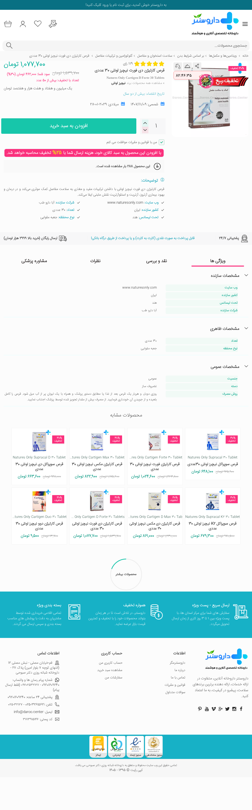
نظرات (95, 261)
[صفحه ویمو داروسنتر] (213, 709)
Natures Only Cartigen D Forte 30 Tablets (93, 516)
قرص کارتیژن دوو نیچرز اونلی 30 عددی (39, 526)
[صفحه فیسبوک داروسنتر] (241, 709)
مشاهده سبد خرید (109, 670)
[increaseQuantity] (145, 130)
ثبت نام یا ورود (112, 5)
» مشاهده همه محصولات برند (137, 83)
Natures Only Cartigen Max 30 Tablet (96, 457)
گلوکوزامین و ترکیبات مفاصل (113, 56)
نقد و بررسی (156, 261)
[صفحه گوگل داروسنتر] (220, 709)
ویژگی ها (217, 261)
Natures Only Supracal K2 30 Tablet (212, 516)
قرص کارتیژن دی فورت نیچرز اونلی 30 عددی (97, 526)
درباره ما (179, 670)
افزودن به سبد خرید (69, 126)
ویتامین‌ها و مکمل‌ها (222, 56)
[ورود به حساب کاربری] (22, 24)
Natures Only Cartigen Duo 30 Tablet (38, 516)
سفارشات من (113, 677)
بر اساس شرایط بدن (190, 56)
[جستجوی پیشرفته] (9, 45)
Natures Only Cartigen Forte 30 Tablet (153, 457)
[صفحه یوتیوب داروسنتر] (206, 709)
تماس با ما (178, 677)
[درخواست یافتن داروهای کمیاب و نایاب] (52, 24)
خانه (245, 56)
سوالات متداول (175, 692)
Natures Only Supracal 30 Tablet (212, 457)
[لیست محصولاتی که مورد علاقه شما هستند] (37, 24)
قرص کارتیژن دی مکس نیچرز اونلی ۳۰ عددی (154, 526)
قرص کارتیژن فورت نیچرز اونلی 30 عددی (155, 466)
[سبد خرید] (7, 24)
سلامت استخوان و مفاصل (154, 56)
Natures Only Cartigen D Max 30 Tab (154, 516)
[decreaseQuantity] (145, 123)
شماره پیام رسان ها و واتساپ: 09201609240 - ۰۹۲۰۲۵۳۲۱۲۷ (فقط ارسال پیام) (32, 685)
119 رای (128, 64)
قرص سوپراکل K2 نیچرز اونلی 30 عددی (212, 526)
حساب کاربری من (110, 663)
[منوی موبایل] (245, 24)
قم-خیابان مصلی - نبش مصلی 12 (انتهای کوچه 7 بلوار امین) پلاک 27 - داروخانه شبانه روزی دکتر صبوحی (33, 668)
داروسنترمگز (177, 663)
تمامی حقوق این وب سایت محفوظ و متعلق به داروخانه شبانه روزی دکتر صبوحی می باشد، (126, 765)
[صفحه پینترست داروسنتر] (199, 709)
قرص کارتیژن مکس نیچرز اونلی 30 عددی (97, 466)
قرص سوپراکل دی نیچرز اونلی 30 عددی (39, 466)
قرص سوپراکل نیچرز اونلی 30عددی (213, 464)
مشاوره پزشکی (34, 261)
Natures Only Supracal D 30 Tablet (39, 457)
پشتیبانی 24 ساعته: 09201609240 (30, 697)
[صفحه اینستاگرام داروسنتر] (234, 709)
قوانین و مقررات (175, 685)
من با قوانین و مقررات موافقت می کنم (132, 142)
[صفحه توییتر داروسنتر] (227, 709)
